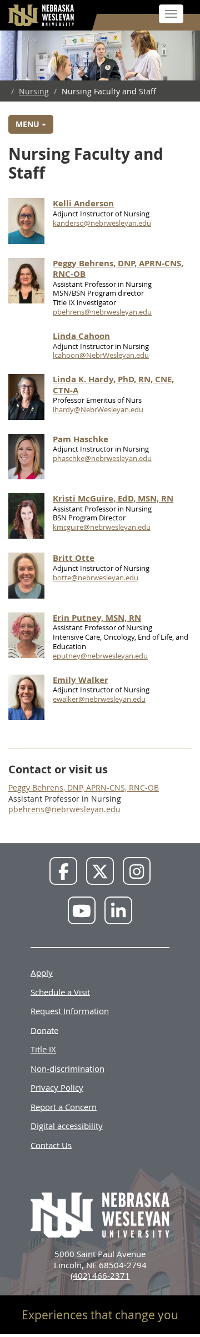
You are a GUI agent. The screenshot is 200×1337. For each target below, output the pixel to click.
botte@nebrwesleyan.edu (95, 578)
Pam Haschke (80, 439)
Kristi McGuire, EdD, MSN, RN (113, 498)
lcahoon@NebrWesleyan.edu (101, 355)
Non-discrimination (67, 1067)
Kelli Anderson (83, 203)
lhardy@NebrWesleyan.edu (98, 409)
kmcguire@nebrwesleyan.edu (102, 527)
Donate (44, 1029)
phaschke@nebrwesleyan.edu (102, 458)
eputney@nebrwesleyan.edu (100, 656)
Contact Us (51, 1144)
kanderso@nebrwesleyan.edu (102, 223)
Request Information (70, 1010)
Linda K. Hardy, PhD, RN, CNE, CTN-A (113, 384)
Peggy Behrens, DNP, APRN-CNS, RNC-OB (118, 268)
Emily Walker (80, 680)
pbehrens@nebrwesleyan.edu (102, 312)
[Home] (41, 15)
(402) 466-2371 (100, 1275)
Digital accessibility (67, 1125)
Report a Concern (64, 1106)
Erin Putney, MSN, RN (97, 618)
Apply (42, 972)
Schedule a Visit (60, 991)
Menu (29, 124)
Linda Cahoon (81, 336)
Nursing (34, 91)
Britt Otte (73, 558)
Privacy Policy (57, 1087)
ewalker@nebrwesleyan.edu (99, 699)
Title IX (43, 1049)
